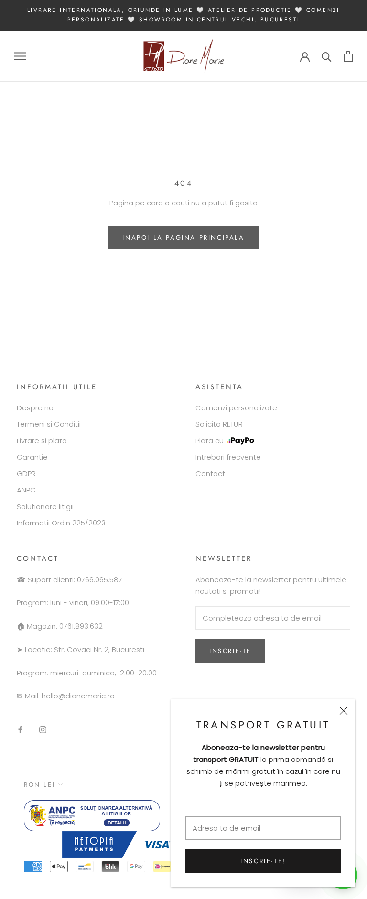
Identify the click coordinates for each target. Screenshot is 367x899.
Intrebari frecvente (228, 457)
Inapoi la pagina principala (183, 237)
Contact (210, 474)
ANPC (26, 490)
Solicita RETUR (219, 424)
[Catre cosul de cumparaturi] (348, 56)
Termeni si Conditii (49, 424)
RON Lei (39, 784)
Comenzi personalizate (236, 408)
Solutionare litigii (45, 507)
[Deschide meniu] (20, 56)
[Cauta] (327, 56)
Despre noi (36, 408)
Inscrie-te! (263, 861)
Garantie (32, 457)
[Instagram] (42, 730)
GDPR (26, 474)
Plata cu (209, 441)
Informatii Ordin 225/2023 (61, 523)
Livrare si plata (42, 441)
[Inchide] (343, 710)
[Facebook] (20, 730)
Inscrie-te (230, 650)
